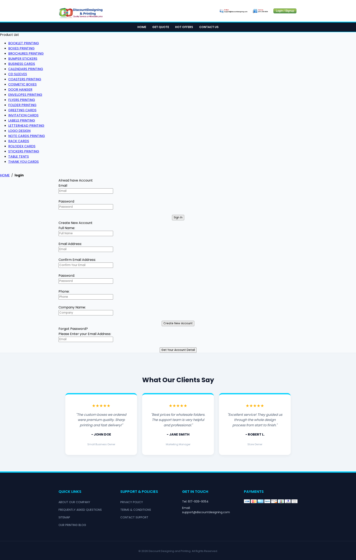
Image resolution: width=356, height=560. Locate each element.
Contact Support (134, 517)
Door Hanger (20, 89)
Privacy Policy (131, 502)
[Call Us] (260, 10)
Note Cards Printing (26, 136)
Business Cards (21, 63)
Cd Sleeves (17, 74)
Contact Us (209, 27)
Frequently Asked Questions (80, 510)
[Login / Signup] (284, 10)
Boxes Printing (21, 48)
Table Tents (18, 156)
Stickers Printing (23, 151)
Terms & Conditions (135, 510)
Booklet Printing (23, 43)
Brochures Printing (26, 53)
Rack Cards (18, 141)
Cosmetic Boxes (22, 84)
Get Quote (160, 27)
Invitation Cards (23, 115)
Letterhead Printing (26, 125)
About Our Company (74, 502)
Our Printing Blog (72, 525)
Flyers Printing (21, 99)
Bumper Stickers (22, 58)
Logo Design (19, 130)
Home (141, 27)
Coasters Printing (24, 79)
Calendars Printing (25, 69)
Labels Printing (21, 120)
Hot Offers (184, 27)
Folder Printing (22, 105)
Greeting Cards (22, 110)
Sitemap (64, 517)
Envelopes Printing (25, 94)
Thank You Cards (23, 161)
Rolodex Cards (21, 146)
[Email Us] (233, 10)
